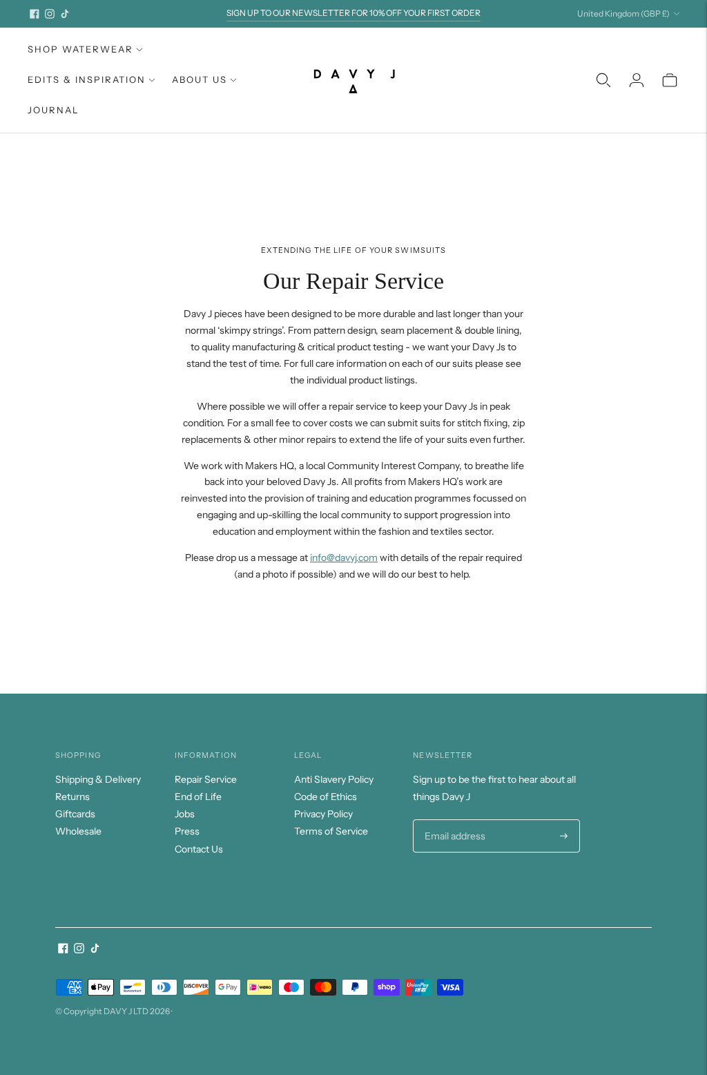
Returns (72, 796)
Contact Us (199, 849)
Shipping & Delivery (98, 779)
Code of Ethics (325, 796)
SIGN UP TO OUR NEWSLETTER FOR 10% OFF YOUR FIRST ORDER (353, 13)
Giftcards (75, 814)
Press (187, 831)
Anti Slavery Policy (334, 779)
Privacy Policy (323, 814)
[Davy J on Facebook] (34, 14)
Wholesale (78, 831)
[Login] (636, 80)
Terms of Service (331, 831)
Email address (453, 820)
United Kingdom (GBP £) (623, 13)
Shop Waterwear (80, 49)
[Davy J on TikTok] (65, 14)
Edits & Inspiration (87, 79)
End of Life (198, 796)
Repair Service (206, 779)
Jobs (185, 814)
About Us (199, 79)
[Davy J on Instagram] (50, 14)
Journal (53, 109)
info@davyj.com (344, 557)
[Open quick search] (603, 80)
